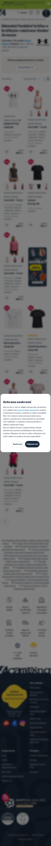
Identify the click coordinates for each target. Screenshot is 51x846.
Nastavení (17, 444)
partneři (20, 410)
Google (32, 410)
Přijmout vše (32, 444)
